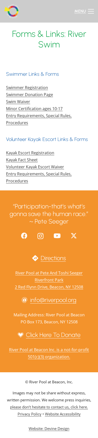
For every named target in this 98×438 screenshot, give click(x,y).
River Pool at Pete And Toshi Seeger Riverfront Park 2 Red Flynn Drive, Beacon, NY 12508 (49, 280)
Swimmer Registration (27, 87)
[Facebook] (24, 236)
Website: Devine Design (49, 428)
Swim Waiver (18, 101)
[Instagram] (40, 236)
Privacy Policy (29, 413)
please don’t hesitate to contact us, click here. (49, 406)
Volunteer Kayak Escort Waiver (35, 167)
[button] (84, 11)
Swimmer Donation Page (29, 94)
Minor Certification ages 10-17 (34, 108)
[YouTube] (57, 236)
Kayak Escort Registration (30, 153)
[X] (74, 236)
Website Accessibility (63, 413)
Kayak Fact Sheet (22, 160)
